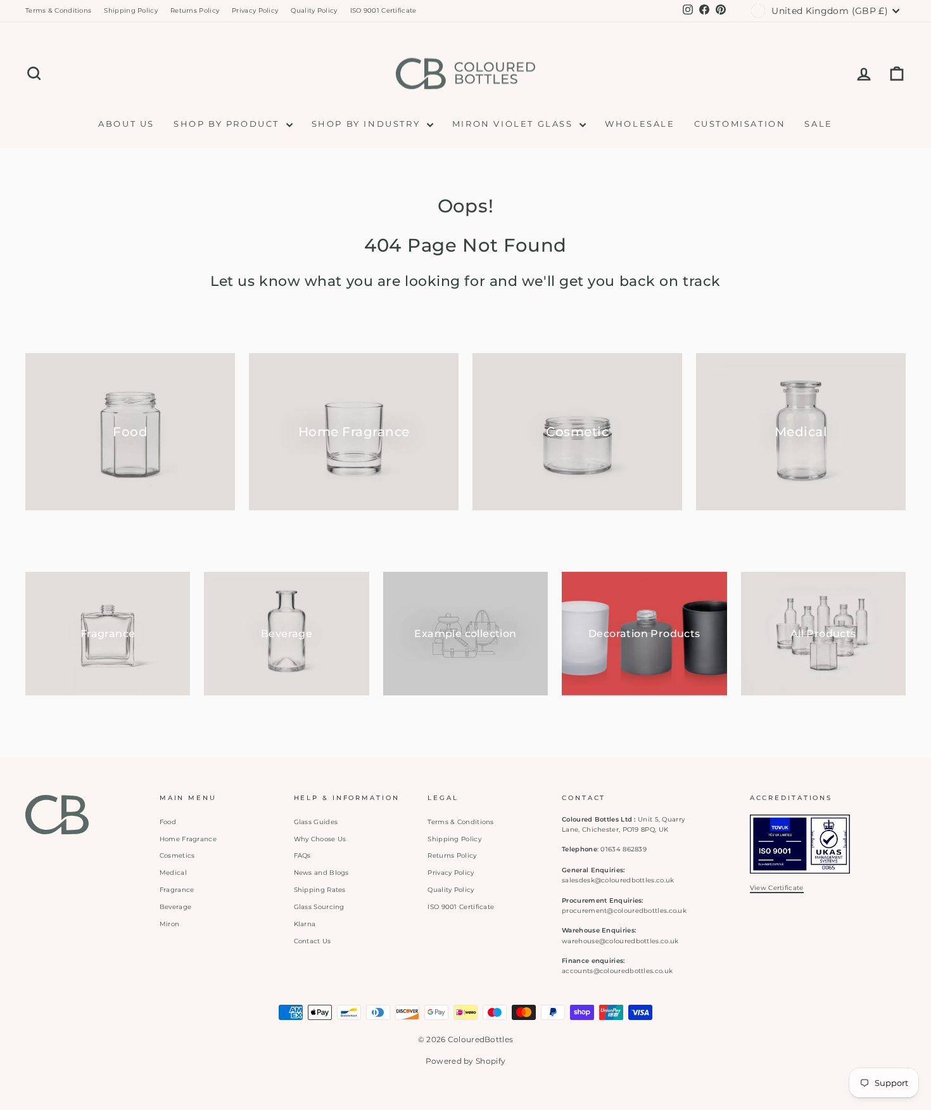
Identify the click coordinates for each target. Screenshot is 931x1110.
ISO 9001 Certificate (383, 10)
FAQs (302, 855)
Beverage (175, 907)
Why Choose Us (320, 839)
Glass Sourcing (319, 907)
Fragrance (177, 890)
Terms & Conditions (58, 10)
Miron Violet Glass (514, 124)
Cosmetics (177, 855)
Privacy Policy (255, 10)
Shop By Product (228, 124)
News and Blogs (321, 872)
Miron (170, 924)
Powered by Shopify (465, 1061)
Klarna (305, 924)
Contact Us (312, 941)
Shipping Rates (320, 890)
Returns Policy (194, 10)
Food (168, 822)
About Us (126, 124)
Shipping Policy (131, 10)
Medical (173, 872)
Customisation (740, 124)
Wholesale (639, 124)
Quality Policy (314, 10)
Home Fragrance (188, 839)
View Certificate (777, 888)
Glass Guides (316, 822)
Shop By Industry (368, 124)
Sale (818, 124)
